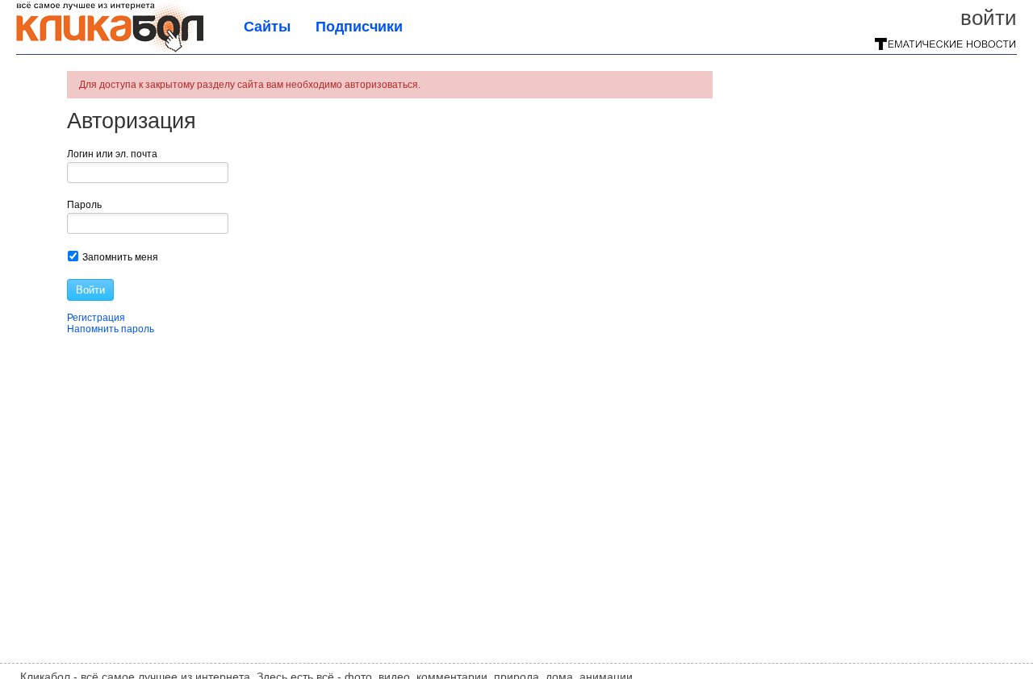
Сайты (267, 27)
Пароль (84, 204)
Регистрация (96, 317)
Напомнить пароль (110, 329)
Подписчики (359, 27)
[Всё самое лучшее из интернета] (109, 50)
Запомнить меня (119, 257)
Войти (988, 18)
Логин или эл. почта (112, 154)
